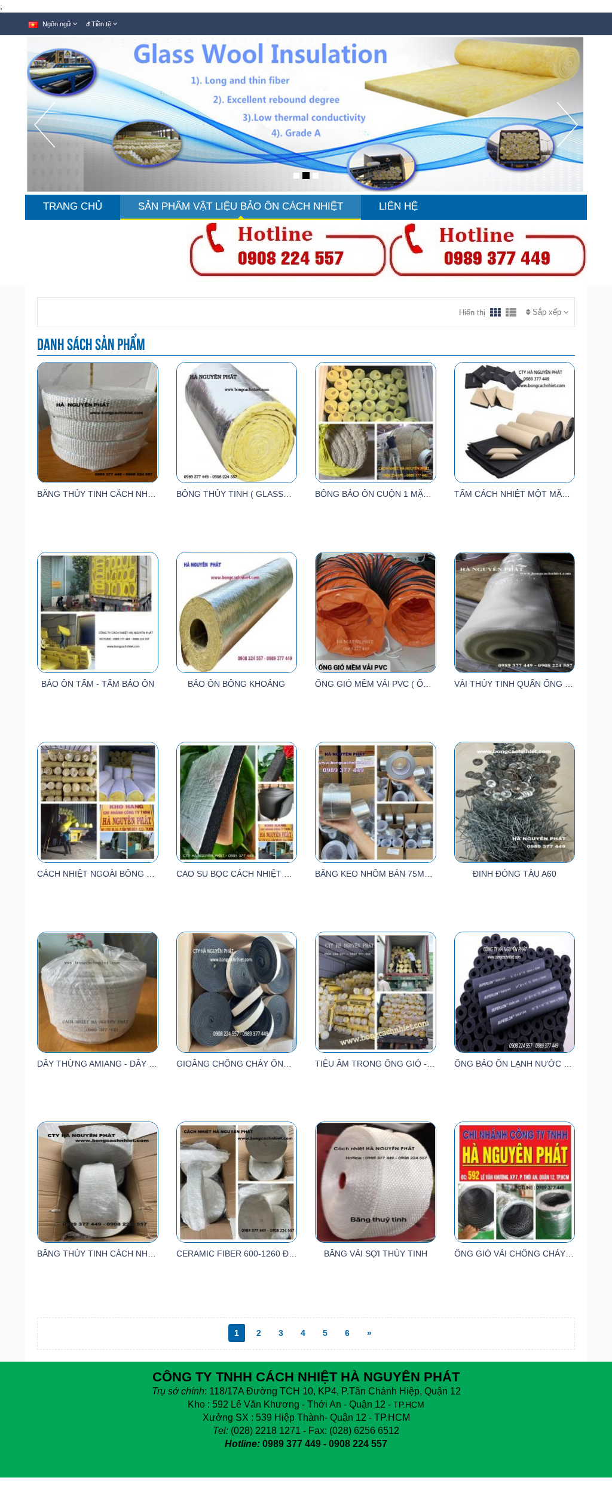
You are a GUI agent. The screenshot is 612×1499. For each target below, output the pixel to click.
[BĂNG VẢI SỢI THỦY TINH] (376, 1181)
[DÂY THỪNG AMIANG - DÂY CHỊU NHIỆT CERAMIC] (98, 991)
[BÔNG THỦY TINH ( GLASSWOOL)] (237, 421)
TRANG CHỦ (72, 206)
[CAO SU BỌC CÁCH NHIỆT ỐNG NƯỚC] (237, 801)
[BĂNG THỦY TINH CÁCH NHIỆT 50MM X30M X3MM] (98, 421)
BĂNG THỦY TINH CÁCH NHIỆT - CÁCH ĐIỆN (125, 1253)
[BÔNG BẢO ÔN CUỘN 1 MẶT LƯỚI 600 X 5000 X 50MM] (376, 421)
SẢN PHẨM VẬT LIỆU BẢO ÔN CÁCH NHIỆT (240, 206)
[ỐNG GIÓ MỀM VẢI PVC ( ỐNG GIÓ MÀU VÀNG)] (376, 611)
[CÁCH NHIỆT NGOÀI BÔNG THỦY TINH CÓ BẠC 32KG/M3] (98, 801)
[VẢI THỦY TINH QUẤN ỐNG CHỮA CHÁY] (515, 611)
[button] (44, 148)
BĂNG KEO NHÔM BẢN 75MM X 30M (386, 873)
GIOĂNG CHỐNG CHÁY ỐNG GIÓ (242, 1063)
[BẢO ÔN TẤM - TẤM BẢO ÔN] (98, 611)
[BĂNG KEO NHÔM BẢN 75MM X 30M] (376, 801)
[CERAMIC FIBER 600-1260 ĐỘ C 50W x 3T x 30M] (237, 1181)
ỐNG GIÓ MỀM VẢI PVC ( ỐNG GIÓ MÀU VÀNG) (409, 684)
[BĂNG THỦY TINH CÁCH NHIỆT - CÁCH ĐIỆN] (98, 1181)
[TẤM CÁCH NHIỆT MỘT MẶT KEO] (515, 421)
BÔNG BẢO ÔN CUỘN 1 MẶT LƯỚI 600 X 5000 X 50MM (424, 494)
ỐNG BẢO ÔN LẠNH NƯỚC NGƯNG (525, 1063)
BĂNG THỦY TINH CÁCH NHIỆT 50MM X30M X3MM (137, 494)
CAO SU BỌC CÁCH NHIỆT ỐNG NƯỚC (254, 873)
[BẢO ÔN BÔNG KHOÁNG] (237, 611)
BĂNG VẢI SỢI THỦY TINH (375, 1253)
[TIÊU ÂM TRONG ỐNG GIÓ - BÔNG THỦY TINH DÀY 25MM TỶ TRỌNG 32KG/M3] (376, 991)
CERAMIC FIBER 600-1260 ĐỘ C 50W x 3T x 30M (272, 1253)
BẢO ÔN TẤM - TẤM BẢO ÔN (97, 684)
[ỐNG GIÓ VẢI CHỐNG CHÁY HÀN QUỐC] (515, 1181)
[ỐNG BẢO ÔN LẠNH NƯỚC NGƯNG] (515, 991)
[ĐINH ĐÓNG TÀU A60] (515, 801)
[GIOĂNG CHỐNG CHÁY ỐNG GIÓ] (237, 991)
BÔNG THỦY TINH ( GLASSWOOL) (244, 494)
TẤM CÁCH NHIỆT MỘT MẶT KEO (520, 494)
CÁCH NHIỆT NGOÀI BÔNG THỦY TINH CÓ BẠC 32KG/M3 (150, 873)
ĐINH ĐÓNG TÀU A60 (514, 873)
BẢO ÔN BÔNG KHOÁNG (236, 684)
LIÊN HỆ (398, 206)
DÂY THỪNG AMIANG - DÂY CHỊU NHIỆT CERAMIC (137, 1063)
